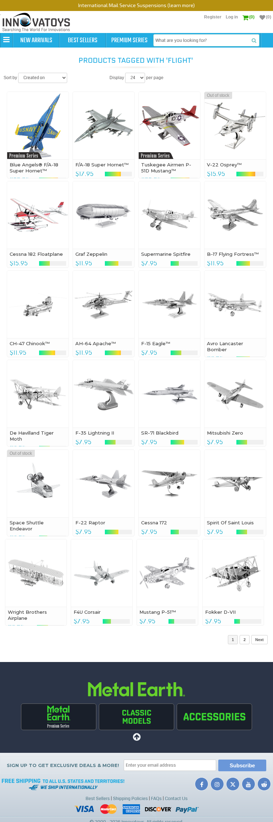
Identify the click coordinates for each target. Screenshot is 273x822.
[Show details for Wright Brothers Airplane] (36, 573)
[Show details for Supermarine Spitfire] (169, 215)
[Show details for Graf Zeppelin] (103, 215)
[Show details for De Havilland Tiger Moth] (38, 393)
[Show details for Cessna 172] (169, 483)
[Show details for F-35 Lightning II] (103, 393)
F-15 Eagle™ (155, 343)
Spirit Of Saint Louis (230, 522)
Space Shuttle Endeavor (27, 525)
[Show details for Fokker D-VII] (233, 573)
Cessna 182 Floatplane (36, 254)
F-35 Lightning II (94, 433)
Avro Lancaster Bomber (225, 346)
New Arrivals (36, 40)
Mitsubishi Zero (225, 433)
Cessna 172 (154, 522)
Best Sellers (82, 40)
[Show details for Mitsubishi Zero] (235, 393)
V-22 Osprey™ (224, 164)
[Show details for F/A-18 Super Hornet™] (103, 125)
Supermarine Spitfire (166, 254)
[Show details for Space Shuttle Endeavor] (38, 483)
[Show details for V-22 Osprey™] (235, 125)
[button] (6, 40)
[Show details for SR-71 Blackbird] (169, 393)
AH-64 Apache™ (95, 343)
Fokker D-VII (220, 612)
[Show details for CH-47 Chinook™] (38, 304)
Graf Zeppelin (91, 254)
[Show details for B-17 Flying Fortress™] (235, 215)
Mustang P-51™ (157, 612)
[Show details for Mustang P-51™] (167, 573)
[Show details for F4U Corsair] (102, 573)
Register (212, 17)
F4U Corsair (87, 612)
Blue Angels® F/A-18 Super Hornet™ (34, 167)
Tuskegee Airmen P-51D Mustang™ (166, 167)
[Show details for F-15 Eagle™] (169, 304)
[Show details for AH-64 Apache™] (103, 304)
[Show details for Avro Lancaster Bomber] (235, 304)
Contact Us (176, 798)
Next (259, 640)
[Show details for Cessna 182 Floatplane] (38, 215)
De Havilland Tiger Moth (32, 436)
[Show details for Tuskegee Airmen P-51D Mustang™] (169, 125)
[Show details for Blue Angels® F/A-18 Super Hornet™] (38, 125)
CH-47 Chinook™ (30, 343)
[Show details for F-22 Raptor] (103, 483)
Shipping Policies (130, 798)
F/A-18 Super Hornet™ (102, 164)
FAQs (156, 798)
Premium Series (129, 40)
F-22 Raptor (90, 522)
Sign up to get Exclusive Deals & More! (63, 765)
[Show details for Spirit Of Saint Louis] (235, 483)
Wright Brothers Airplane (27, 615)
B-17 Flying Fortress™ (233, 254)
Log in (232, 17)
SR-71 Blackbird (159, 433)
